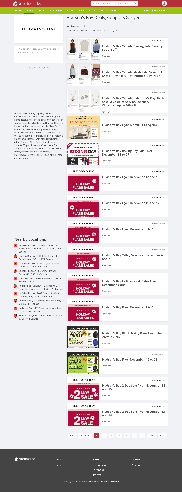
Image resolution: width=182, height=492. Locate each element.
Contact (136, 465)
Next (151, 435)
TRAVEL (41, 10)
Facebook (98, 470)
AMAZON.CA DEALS (155, 10)
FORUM (98, 10)
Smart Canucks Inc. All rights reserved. (100, 481)
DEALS (29, 10)
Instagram (99, 465)
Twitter (97, 474)
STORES (111, 10)
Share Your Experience (38, 67)
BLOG (18, 10)
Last (162, 435)
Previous (85, 435)
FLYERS (70, 10)
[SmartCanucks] (13, 3)
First (72, 435)
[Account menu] (164, 3)
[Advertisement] (38, 93)
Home (57, 465)
